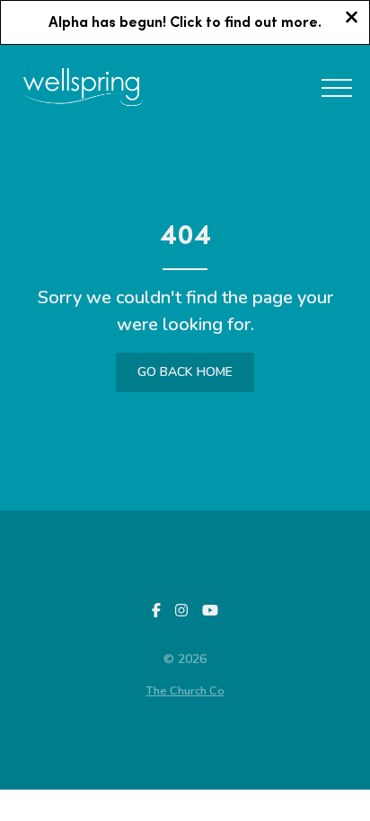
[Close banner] (352, 19)
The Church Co (185, 691)
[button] (337, 88)
